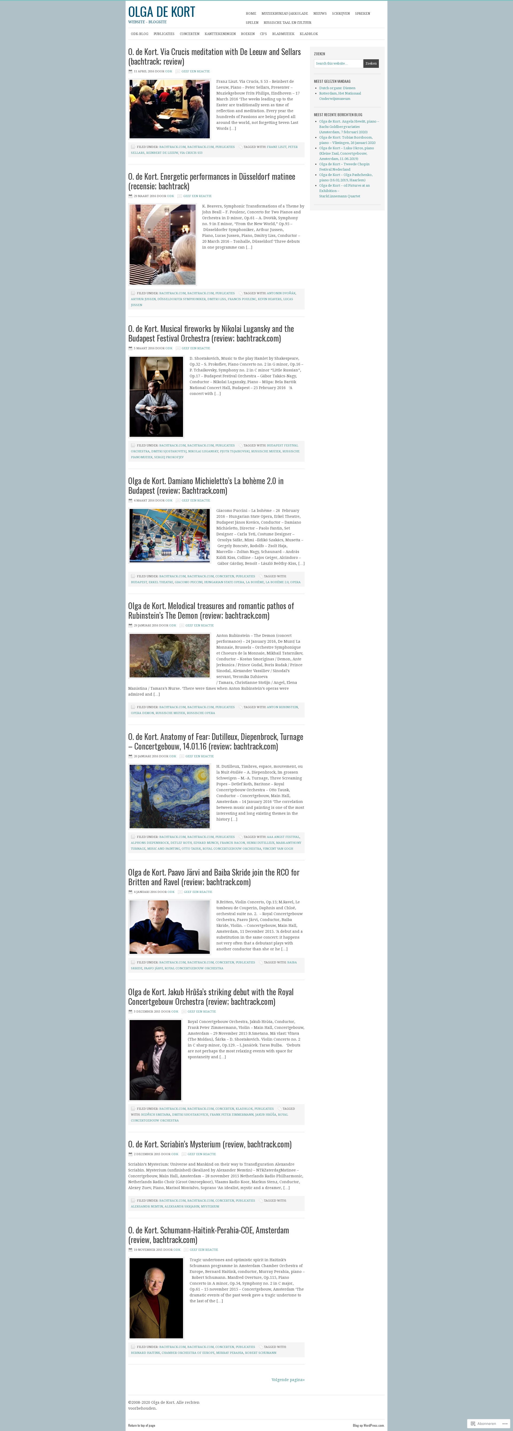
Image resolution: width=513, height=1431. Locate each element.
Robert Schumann (260, 1353)
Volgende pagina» (288, 1380)
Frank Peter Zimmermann (232, 1114)
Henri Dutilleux (260, 843)
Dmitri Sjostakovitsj (168, 451)
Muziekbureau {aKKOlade (285, 13)
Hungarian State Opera (224, 582)
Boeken (248, 34)
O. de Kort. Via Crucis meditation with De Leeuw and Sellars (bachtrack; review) (214, 56)
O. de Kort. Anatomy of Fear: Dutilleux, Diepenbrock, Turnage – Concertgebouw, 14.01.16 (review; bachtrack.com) (215, 741)
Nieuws (320, 13)
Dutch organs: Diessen (337, 88)
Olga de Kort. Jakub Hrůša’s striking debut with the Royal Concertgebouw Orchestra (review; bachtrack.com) (211, 996)
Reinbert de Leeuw (162, 153)
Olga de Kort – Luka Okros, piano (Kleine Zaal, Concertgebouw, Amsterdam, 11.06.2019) (346, 153)
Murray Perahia (229, 1353)
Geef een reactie (195, 71)
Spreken (361, 15)
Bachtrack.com (172, 147)
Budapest (139, 582)
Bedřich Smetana (155, 1114)
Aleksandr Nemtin (147, 1206)
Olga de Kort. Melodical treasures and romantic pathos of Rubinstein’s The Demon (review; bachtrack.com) (211, 610)
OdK (168, 71)
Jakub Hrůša (265, 1114)
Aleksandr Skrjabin (182, 1206)
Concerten (188, 35)
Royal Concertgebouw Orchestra (232, 848)
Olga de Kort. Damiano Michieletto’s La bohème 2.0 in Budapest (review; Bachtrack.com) (206, 485)
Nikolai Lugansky (203, 451)
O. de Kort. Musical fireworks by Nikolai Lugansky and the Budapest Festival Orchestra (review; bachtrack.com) (211, 333)
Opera (295, 582)
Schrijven (339, 15)
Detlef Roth (181, 843)
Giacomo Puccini (189, 582)
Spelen (250, 24)
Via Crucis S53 (191, 153)
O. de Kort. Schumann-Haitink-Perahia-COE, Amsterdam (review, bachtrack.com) (208, 1234)
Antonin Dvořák (281, 293)
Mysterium (210, 1206)
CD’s (263, 34)
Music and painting (163, 848)
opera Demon (142, 713)
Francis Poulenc (242, 299)
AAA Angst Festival (283, 837)
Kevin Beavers (270, 299)
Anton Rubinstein (282, 707)
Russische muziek (266, 451)
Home (251, 13)
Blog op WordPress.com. (369, 1425)
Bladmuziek (283, 34)
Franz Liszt (276, 147)
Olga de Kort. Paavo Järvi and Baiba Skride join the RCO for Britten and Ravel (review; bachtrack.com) (214, 877)
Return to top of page (141, 1425)
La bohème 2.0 (277, 582)
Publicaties (162, 35)
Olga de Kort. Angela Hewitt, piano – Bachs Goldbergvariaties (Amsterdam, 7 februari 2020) (349, 126)
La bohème (255, 582)
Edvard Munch (205, 843)
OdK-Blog (139, 34)
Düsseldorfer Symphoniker (181, 299)
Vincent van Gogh (278, 848)
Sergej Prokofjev (169, 457)
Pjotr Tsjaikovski (235, 451)
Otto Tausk (191, 848)
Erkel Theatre (161, 582)
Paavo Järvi (153, 968)
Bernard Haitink (145, 1353)
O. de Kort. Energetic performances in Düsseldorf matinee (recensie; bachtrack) (211, 181)
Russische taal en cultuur (287, 23)
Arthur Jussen (143, 299)
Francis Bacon (232, 843)
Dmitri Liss (216, 299)
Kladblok (307, 35)
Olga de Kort (161, 11)
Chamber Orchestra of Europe (188, 1353)
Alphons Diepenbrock (150, 843)
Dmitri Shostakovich (190, 1114)
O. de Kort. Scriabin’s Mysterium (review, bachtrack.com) (210, 1144)
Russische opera (201, 713)
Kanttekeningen (219, 35)
